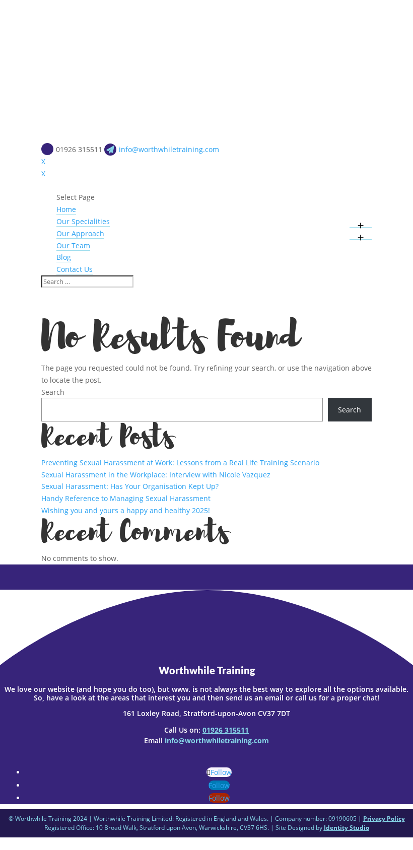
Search (52, 392)
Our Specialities (83, 221)
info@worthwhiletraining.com (217, 740)
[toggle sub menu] (361, 222)
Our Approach (80, 233)
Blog (63, 257)
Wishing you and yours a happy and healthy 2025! (125, 510)
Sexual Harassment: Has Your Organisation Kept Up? (130, 486)
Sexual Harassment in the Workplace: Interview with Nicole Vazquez (155, 474)
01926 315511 (225, 730)
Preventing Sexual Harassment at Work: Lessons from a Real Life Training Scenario (180, 462)
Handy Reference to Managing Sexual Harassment (126, 498)
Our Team (73, 245)
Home (66, 209)
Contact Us (74, 269)
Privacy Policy (384, 818)
